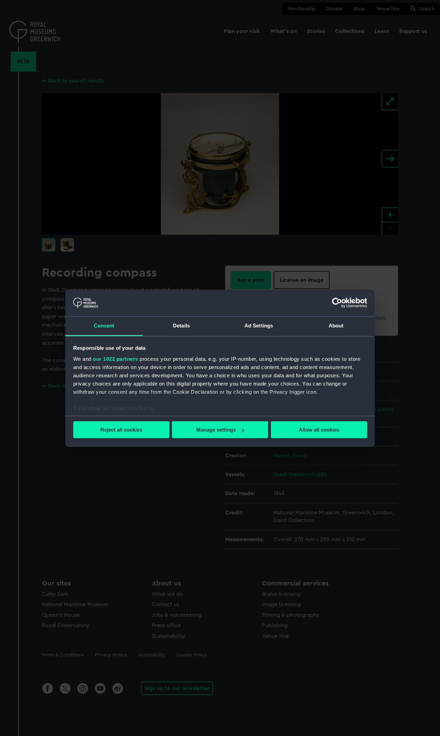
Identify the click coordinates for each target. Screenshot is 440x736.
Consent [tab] (104, 325)
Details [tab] (181, 325)
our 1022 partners (115, 359)
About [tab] (336, 325)
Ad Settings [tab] (258, 325)
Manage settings (216, 430)
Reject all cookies (121, 430)
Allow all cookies (319, 430)
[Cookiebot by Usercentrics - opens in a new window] (337, 303)
